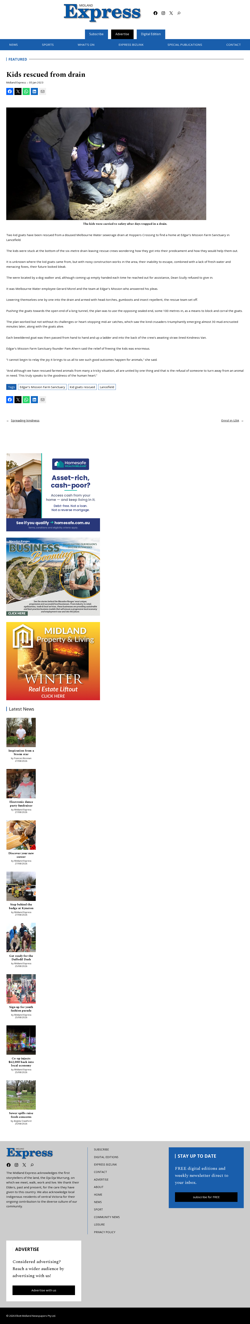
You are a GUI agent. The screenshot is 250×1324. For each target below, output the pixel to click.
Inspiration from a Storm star (21, 752)
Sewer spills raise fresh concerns (21, 1115)
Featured (17, 59)
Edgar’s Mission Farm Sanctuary (42, 387)
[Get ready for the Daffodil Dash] (21, 938)
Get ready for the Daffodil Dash (21, 957)
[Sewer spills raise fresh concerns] (21, 1095)
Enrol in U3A (230, 420)
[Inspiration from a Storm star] (21, 733)
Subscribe (96, 34)
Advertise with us (43, 1290)
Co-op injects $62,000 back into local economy (21, 1062)
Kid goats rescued (82, 387)
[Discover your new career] (21, 835)
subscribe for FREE (206, 1197)
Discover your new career (21, 855)
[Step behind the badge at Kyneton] (21, 887)
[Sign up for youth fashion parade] (21, 989)
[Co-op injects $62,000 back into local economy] (21, 1040)
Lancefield (107, 387)
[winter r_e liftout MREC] (53, 661)
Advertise (122, 34)
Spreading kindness (25, 420)
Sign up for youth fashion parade (21, 1009)
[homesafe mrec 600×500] (53, 492)
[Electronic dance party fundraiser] (21, 784)
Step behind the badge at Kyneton (21, 906)
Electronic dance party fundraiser (21, 803)
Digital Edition (151, 34)
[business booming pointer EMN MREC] (53, 577)
